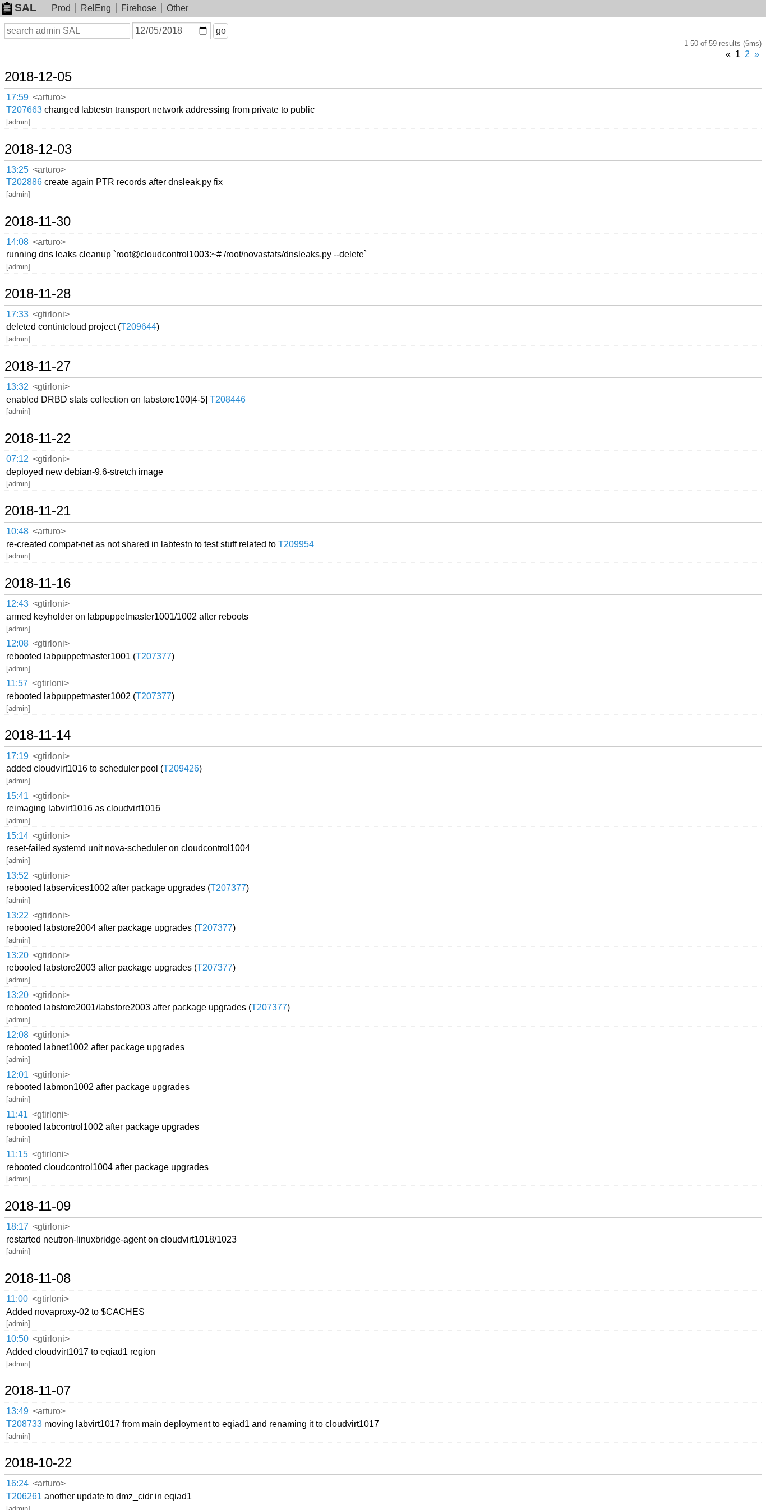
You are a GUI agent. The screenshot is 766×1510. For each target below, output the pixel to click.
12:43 (17, 603)
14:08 (17, 242)
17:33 (17, 314)
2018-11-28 (37, 293)
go (221, 30)
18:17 (17, 1226)
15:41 (17, 796)
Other (177, 8)
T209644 (138, 326)
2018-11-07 (37, 1390)
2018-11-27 (37, 366)
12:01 (17, 1074)
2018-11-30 (37, 221)
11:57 (17, 683)
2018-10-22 (38, 1462)
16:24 (17, 1483)
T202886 (24, 182)
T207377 (154, 656)
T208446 (228, 399)
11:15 (17, 1154)
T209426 (181, 768)
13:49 (17, 1411)
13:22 (17, 915)
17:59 (17, 97)
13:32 (17, 386)
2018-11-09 (37, 1206)
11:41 (17, 1114)
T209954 (296, 544)
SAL (25, 7)
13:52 (17, 875)
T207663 (24, 109)
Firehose (138, 8)
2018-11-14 (37, 735)
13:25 (17, 169)
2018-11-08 (37, 1278)
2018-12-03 (38, 149)
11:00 (17, 1299)
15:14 (17, 836)
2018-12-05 (38, 76)
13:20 (17, 955)
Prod (61, 8)
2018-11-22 (37, 438)
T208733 (24, 1424)
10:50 (17, 1338)
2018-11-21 (37, 510)
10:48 (17, 531)
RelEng (96, 8)
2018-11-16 (37, 583)
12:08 (17, 643)
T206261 (24, 1496)
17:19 (17, 756)
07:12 (17, 459)
